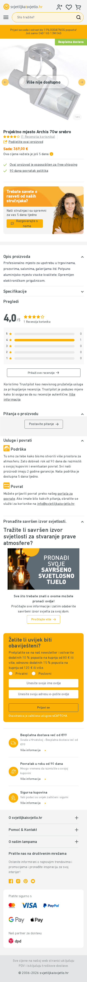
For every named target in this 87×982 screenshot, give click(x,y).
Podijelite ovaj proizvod (25, 142)
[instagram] (18, 881)
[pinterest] (25, 881)
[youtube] (33, 881)
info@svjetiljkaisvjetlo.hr (56, 504)
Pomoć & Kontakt (23, 830)
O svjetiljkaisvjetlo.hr (25, 818)
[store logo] (22, 6)
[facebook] (11, 881)
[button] (43, 32)
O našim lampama (23, 842)
